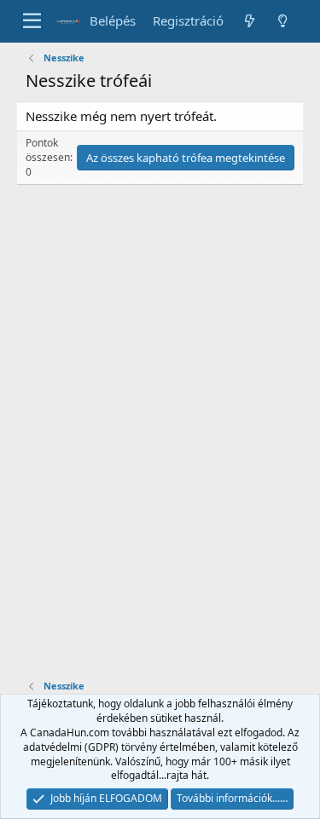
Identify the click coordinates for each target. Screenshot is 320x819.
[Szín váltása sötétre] (283, 21)
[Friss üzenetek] (248, 21)
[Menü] (32, 21)
